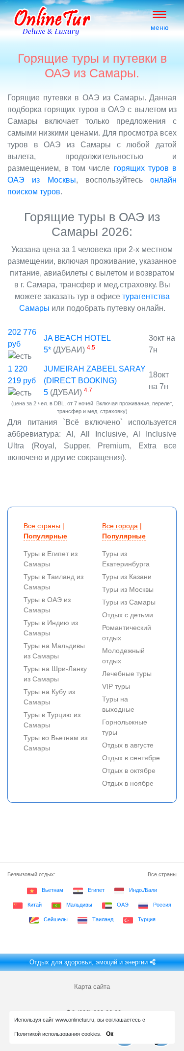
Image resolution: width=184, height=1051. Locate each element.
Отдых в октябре (129, 770)
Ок (109, 1033)
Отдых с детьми (127, 615)
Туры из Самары (129, 602)
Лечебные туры (127, 673)
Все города (120, 526)
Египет (96, 890)
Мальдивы (79, 905)
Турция (147, 919)
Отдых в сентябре (131, 758)
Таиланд (102, 919)
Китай (34, 905)
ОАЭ (123, 905)
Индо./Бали (143, 890)
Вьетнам (52, 890)
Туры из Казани (127, 577)
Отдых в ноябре (128, 783)
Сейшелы (56, 919)
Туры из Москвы (128, 589)
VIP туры (116, 686)
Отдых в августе (128, 745)
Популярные (45, 536)
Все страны (42, 526)
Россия (162, 905)
